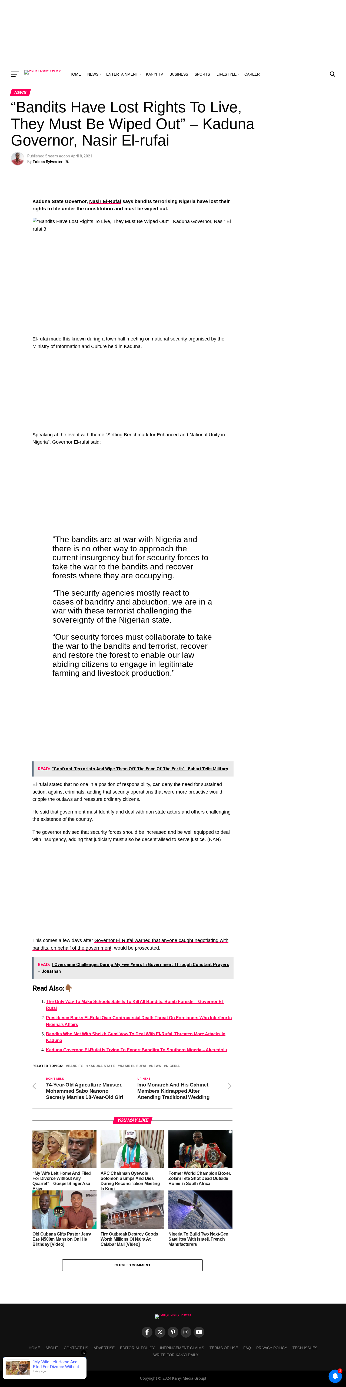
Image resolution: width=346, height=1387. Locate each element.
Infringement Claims (182, 1348)
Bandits (76, 1066)
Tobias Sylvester (47, 162)
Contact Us (76, 1348)
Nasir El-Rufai (105, 201)
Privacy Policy (271, 1348)
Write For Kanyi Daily (175, 1355)
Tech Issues (304, 1348)
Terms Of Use (223, 1348)
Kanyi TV (154, 74)
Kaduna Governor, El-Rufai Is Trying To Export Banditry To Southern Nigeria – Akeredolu (136, 1050)
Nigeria (173, 1066)
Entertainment (122, 74)
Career (252, 74)
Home (75, 74)
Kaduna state (101, 1066)
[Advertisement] (173, 34)
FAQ (247, 1348)
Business (178, 74)
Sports (202, 74)
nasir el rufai (133, 1066)
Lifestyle (227, 74)
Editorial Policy (137, 1348)
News (92, 74)
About (51, 1348)
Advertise (104, 1348)
